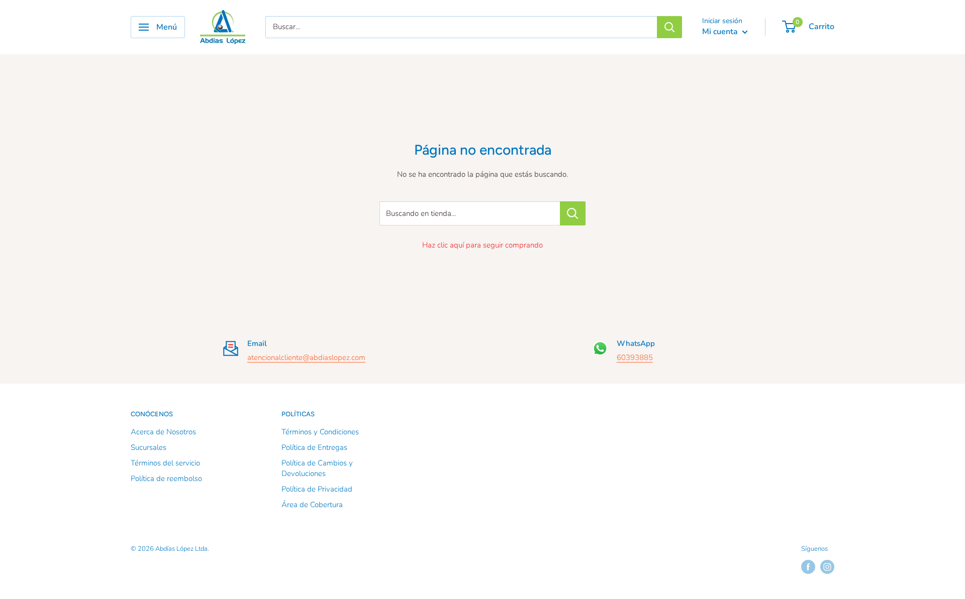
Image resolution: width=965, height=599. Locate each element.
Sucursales (148, 447)
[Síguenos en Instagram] (827, 567)
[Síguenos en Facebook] (808, 567)
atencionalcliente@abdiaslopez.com (306, 357)
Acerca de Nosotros (163, 432)
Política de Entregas (314, 447)
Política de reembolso (166, 478)
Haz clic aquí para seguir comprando (482, 245)
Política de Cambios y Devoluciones (317, 468)
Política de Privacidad (316, 489)
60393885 (635, 357)
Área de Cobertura (312, 505)
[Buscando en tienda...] (573, 213)
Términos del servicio (165, 463)
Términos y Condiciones (320, 432)
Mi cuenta (721, 31)
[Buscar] (669, 27)
